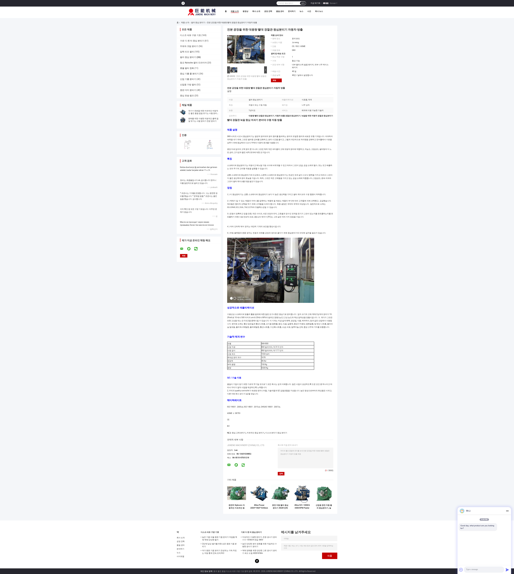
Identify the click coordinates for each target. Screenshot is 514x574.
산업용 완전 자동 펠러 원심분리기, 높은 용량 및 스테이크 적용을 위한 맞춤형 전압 (324, 506)
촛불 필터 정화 (187, 68)
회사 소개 (256, 11)
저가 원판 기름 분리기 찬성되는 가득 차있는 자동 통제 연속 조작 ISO (219, 551)
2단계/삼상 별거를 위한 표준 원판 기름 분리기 (219, 545)
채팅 (274, 80)
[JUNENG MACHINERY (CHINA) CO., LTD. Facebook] (183, 3)
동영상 (245, 11)
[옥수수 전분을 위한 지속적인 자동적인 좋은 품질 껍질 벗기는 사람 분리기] (182, 112)
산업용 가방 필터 (188, 84)
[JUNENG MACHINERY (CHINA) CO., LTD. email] (183, 248)
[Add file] (461, 570)
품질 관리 (280, 11)
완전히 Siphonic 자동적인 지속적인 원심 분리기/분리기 (237, 506)
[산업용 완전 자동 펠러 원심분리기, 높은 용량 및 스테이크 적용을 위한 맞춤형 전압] (323, 493)
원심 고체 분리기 (239, 433)
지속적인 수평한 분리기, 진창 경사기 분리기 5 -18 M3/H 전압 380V (259, 538)
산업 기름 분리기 (188, 79)
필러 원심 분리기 (198, 22)
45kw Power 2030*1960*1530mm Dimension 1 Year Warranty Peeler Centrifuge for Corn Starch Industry (259, 506)
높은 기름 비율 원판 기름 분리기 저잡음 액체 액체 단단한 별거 (219, 538)
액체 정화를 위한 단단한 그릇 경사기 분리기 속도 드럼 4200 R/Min (259, 551)
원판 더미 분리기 (188, 90)
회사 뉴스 (319, 11)
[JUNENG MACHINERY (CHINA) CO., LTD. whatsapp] (190, 248)
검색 (303, 3)
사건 (309, 11)
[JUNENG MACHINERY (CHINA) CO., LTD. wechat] (197, 248)
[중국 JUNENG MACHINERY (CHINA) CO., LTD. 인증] (188, 144)
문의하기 (292, 11)
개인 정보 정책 (206, 571)
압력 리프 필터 (187, 51)
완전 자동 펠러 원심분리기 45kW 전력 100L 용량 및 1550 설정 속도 (280, 506)
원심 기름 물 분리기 (189, 73)
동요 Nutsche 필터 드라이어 (193, 62)
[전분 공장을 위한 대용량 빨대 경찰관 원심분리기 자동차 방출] (246, 50)
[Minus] (507, 510)
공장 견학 (268, 11)
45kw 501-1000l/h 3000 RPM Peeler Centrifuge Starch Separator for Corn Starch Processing (302, 506)
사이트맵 (180, 556)
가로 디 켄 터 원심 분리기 (192, 40)
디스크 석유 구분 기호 (190, 35)
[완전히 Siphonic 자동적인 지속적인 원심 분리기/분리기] (236, 493)
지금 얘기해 (315, 3)
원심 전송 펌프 (187, 95)
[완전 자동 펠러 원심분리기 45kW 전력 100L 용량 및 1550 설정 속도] (280, 493)
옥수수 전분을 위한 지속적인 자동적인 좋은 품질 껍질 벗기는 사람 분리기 (203, 113)
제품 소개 (235, 11)
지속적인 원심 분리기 (255, 433)
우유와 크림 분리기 (189, 46)
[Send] (507, 570)
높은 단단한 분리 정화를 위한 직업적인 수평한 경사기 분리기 (259, 545)
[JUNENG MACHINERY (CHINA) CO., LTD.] (201, 12)
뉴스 (301, 11)
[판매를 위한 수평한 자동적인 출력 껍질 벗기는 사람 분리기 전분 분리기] (182, 120)
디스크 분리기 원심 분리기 (276, 433)
